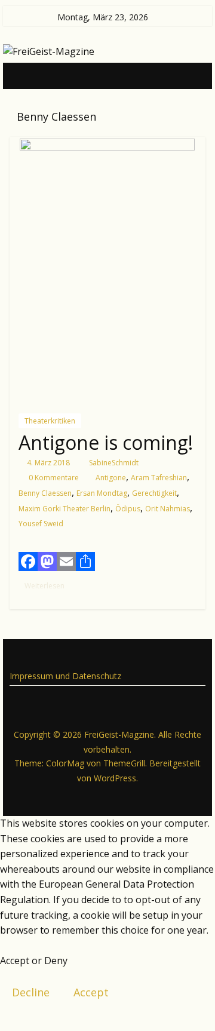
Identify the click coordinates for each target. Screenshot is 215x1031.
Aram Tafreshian (159, 477)
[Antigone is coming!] (107, 270)
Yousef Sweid (41, 523)
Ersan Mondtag (101, 493)
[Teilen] (85, 561)
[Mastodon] (47, 561)
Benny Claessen (45, 493)
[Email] (66, 561)
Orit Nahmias (167, 509)
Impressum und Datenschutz (65, 676)
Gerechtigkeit (154, 493)
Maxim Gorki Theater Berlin (64, 509)
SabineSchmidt (114, 463)
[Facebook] (28, 561)
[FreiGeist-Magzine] (22, 75)
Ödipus (127, 509)
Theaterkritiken (49, 421)
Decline (31, 992)
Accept (91, 992)
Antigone (111, 477)
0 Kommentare (53, 477)
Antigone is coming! (106, 442)
